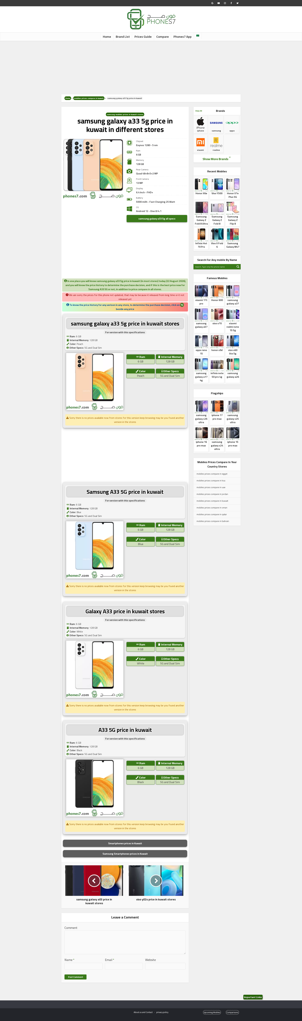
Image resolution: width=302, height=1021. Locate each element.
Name (69, 960)
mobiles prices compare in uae (211, 487)
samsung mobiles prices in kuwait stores (125, 114)
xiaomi (200, 150)
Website (150, 960)
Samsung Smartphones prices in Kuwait (125, 853)
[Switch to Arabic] (197, 35)
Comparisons (232, 1012)
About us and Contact (143, 1012)
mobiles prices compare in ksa (211, 481)
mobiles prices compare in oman (212, 508)
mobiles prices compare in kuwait (89, 98)
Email (109, 960)
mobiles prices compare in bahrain (213, 521)
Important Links (253, 997)
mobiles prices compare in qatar (212, 514)
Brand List (123, 36)
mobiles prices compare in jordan (212, 494)
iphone (200, 131)
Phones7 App (182, 36)
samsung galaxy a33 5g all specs (156, 218)
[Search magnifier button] (238, 266)
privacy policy (162, 1012)
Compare (162, 36)
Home (107, 36)
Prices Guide (143, 36)
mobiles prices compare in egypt (212, 474)
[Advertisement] (151, 68)
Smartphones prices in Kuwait (125, 843)
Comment (70, 927)
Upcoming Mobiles (212, 1012)
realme (216, 150)
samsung (216, 131)
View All (198, 111)
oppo (232, 131)
